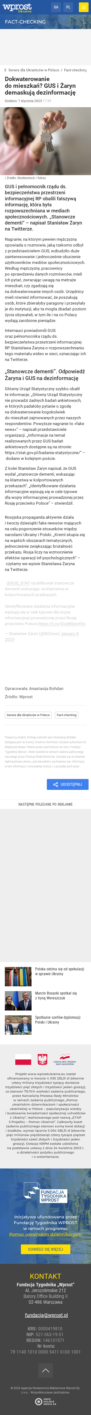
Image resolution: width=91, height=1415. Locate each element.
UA (56, 7)
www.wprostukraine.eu (46, 1074)
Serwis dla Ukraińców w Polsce (28, 715)
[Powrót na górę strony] (45, 1370)
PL (68, 7)
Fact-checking (25, 22)
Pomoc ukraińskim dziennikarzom (45, 1234)
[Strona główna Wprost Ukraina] (17, 7)
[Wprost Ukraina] (4, 70)
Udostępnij (71, 784)
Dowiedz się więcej (45, 1249)
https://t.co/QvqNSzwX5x (61, 623)
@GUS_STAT (18, 583)
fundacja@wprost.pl (45, 1315)
